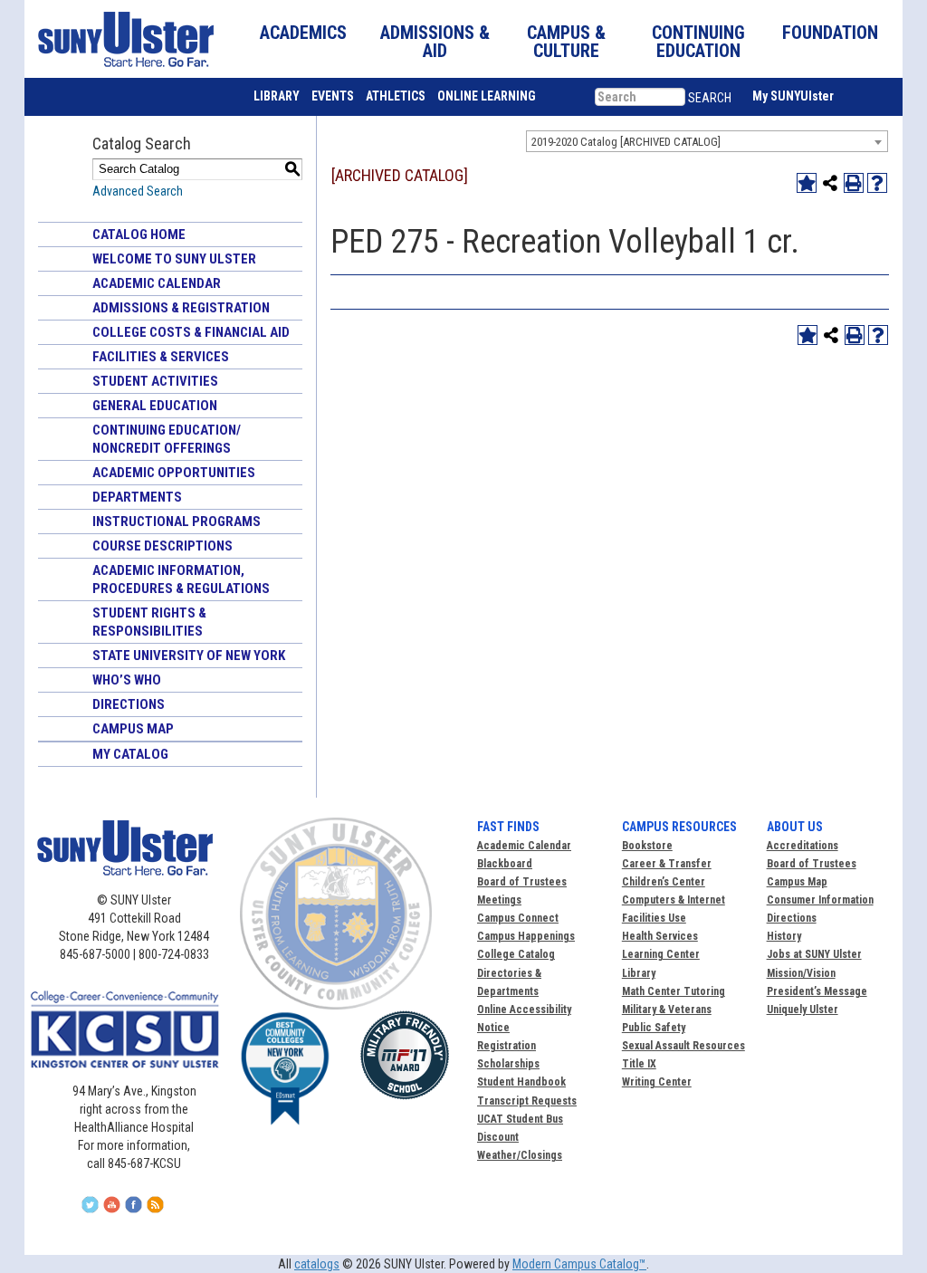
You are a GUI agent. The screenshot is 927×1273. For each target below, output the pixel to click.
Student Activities (155, 381)
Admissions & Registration (181, 308)
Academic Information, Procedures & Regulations (181, 579)
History (784, 936)
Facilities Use (654, 918)
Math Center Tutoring (673, 991)
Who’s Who (126, 680)
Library (638, 973)
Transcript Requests (527, 1101)
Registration (506, 1045)
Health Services (660, 936)
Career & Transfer (667, 863)
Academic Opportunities (173, 472)
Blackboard (504, 863)
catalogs (316, 1264)
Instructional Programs (176, 521)
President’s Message (817, 991)
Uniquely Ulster (802, 1009)
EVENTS (332, 96)
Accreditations (802, 845)
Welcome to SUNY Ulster (174, 259)
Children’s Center (663, 882)
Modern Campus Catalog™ (579, 1264)
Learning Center (661, 954)
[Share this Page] (830, 183)
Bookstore (647, 845)
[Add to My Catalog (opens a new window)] (807, 183)
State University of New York (188, 655)
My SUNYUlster (793, 96)
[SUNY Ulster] (121, 39)
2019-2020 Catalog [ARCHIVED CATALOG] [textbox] (626, 141)
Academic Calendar (156, 283)
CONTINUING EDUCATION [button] (698, 42)
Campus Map (133, 729)
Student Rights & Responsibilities (149, 622)
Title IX (639, 1064)
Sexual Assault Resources (683, 1045)
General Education (154, 405)
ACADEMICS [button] (303, 33)
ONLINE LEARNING (486, 96)
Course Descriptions (162, 546)
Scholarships (508, 1064)
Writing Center (657, 1082)
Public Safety (653, 1027)
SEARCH (709, 98)
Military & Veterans (667, 1009)
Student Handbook (521, 1082)
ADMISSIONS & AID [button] (435, 42)
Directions (128, 704)
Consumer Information (820, 900)
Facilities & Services (160, 357)
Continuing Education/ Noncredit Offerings (166, 439)
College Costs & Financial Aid (191, 332)
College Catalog (516, 954)
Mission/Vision (801, 973)
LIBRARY (276, 96)
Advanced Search (137, 191)
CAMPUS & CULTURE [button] (566, 42)
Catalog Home (139, 234)
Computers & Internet (673, 900)
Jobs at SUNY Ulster (814, 954)
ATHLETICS (395, 96)
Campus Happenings (526, 936)
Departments (137, 497)
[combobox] (707, 141)
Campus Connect (518, 918)
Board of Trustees (811, 863)
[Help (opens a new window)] (877, 183)
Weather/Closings (519, 1155)
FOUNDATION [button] (830, 33)
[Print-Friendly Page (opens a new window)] (854, 183)
